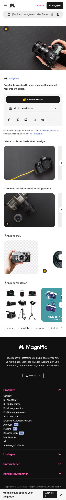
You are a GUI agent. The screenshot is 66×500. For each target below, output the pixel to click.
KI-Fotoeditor (36, 133)
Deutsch (33, 375)
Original (21, 29)
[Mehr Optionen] (50, 120)
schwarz (40, 328)
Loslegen (9, 454)
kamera (10, 328)
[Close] (61, 495)
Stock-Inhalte (10, 416)
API (5, 441)
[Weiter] (62, 163)
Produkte (9, 390)
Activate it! (49, 494)
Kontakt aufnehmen (15, 473)
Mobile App (9, 437)
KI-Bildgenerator (48, 130)
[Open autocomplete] (7, 14)
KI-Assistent (9, 399)
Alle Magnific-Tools (13, 445)
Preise (40, 5)
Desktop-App (13, 433)
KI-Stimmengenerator (15, 412)
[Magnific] (33, 348)
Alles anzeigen (37, 141)
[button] (33, 375)
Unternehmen (11, 464)
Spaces (7, 395)
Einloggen (55, 5)
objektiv (25, 328)
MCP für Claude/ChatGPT (17, 420)
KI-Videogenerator (13, 408)
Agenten (10, 424)
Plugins (10, 428)
